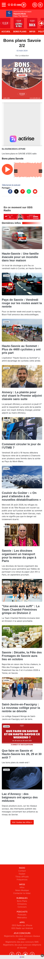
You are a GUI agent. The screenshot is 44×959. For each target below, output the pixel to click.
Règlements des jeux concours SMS (22, 942)
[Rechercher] (34, 4)
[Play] (3, 21)
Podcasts (22, 914)
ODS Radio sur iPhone (22, 925)
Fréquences (22, 879)
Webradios (22, 917)
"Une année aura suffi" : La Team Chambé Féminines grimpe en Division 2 (20, 609)
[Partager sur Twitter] (16, 192)
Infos (32, 32)
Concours (22, 907)
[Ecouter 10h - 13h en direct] (22, 216)
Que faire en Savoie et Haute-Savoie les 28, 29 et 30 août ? (22, 754)
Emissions (22, 904)
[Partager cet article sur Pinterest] (22, 192)
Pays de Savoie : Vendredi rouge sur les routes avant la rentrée (22, 303)
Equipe (22, 873)
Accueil (5, 32)
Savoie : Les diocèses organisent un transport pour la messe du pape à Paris (19, 555)
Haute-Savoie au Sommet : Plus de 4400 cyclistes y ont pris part (21, 349)
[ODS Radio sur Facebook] (12, 954)
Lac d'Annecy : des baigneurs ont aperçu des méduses (20, 797)
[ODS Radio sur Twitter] (18, 954)
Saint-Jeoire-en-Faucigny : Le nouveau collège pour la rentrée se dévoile (21, 708)
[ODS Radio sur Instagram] (32, 954)
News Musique (22, 890)
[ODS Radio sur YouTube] (25, 954)
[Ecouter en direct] (40, 4)
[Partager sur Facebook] (9, 192)
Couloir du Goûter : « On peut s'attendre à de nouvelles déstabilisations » (21, 496)
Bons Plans (19, 32)
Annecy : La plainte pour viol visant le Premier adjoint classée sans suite (22, 396)
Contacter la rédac (22, 893)
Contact (22, 871)
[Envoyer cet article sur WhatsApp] (28, 192)
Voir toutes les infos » (22, 822)
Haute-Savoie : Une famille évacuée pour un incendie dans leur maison (20, 257)
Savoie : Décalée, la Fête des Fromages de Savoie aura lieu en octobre (22, 656)
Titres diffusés (22, 876)
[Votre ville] (23, 4)
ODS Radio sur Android (22, 928)
